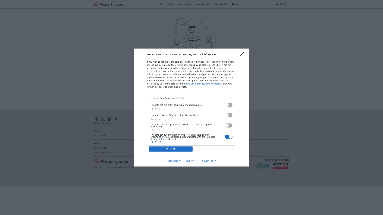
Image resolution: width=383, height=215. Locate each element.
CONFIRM (170, 149)
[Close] (243, 54)
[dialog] (191, 107)
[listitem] (191, 98)
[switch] (228, 105)
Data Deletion (174, 160)
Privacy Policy (209, 160)
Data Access (192, 160)
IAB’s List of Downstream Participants (203, 83)
